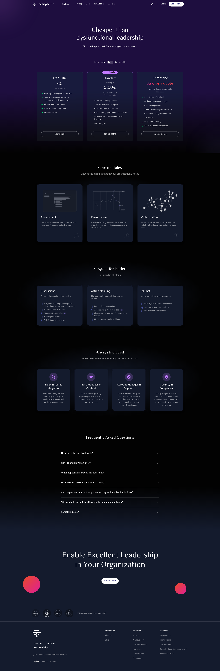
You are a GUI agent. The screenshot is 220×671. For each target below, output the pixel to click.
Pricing (79, 4)
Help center (137, 635)
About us (108, 635)
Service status (138, 654)
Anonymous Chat (167, 654)
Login (163, 4)
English (36, 661)
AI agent (111, 4)
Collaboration (165, 645)
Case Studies (99, 4)
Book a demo (176, 4)
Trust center (138, 658)
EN (152, 4)
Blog (88, 4)
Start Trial (60, 134)
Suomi (43, 661)
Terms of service (140, 645)
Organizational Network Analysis (173, 649)
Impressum (137, 649)
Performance (165, 640)
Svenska (52, 661)
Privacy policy (138, 640)
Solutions (65, 4)
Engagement (165, 635)
